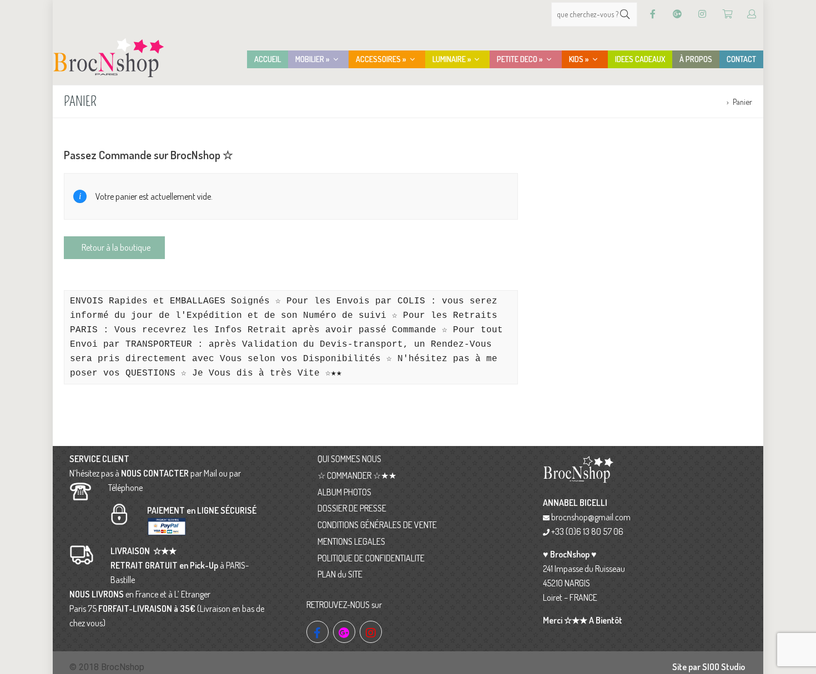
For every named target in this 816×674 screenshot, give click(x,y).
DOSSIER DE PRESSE (352, 508)
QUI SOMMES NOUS (349, 458)
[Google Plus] (677, 14)
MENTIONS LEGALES (351, 541)
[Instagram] (702, 14)
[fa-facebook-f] (317, 632)
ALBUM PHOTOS (344, 492)
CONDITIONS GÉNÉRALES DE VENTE (377, 524)
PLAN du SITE (340, 574)
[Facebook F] (652, 14)
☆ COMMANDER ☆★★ (357, 475)
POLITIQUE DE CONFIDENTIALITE (371, 558)
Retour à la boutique (116, 247)
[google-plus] (344, 632)
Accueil (710, 102)
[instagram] (371, 632)
